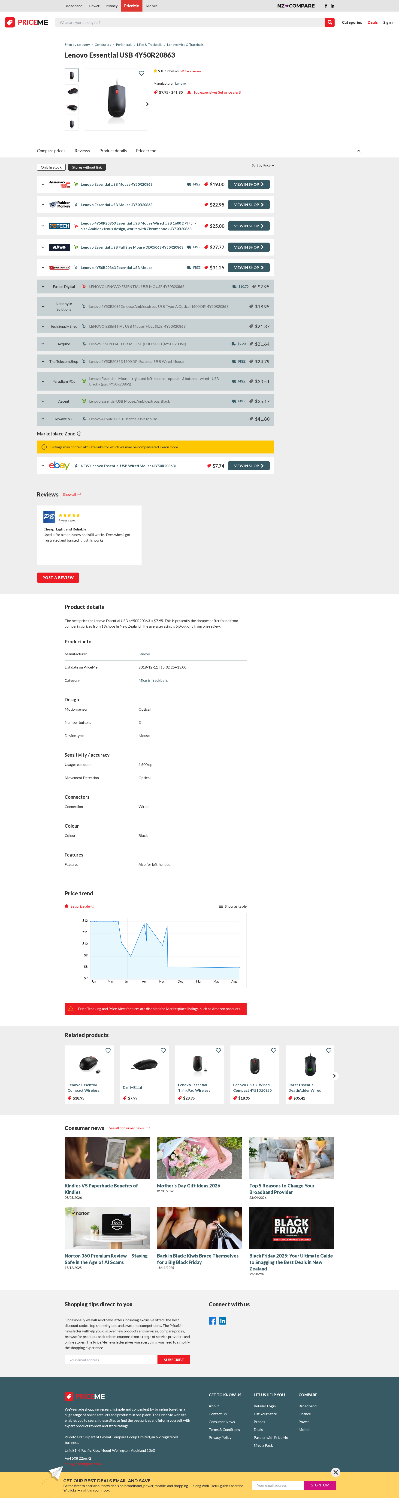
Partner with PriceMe (271, 1437)
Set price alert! (82, 906)
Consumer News (222, 1421)
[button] (147, 104)
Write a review (191, 71)
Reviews (82, 150)
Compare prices (51, 150)
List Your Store (265, 1414)
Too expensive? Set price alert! (217, 92)
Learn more (169, 447)
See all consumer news (127, 1128)
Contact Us (218, 1414)
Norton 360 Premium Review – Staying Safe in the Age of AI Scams (106, 1259)
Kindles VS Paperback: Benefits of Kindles (101, 1189)
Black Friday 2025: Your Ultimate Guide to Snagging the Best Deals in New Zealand (291, 1262)
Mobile (151, 5)
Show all (69, 494)
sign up (320, 1485)
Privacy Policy (220, 1437)
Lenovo (180, 83)
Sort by (261, 165)
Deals (373, 22)
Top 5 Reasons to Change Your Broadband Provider (281, 1189)
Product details (113, 150)
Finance (305, 1414)
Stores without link (87, 167)
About (214, 1406)
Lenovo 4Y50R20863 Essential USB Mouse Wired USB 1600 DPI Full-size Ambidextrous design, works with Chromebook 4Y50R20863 (138, 226)
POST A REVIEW (58, 577)
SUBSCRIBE (174, 1359)
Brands (259, 1421)
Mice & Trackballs (153, 680)
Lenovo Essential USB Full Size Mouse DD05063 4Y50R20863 (132, 247)
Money (112, 5)
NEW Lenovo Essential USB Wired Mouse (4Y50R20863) (128, 465)
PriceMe (131, 5)
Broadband (73, 5)
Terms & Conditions (224, 1429)
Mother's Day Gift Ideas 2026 (188, 1185)
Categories (352, 22)
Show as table (236, 906)
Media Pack (263, 1445)
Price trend (146, 150)
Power (94, 5)
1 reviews (172, 71)
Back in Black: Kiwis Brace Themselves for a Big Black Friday (198, 1259)
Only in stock (51, 167)
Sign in (388, 22)
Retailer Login (265, 1406)
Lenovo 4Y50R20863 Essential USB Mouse (116, 267)
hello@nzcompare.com (83, 1463)
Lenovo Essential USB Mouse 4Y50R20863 (116, 184)
